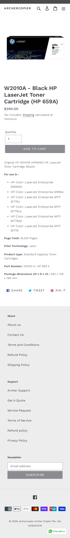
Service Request (19, 410)
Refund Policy (17, 355)
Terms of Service (19, 420)
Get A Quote (16, 400)
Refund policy (17, 430)
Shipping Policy (18, 365)
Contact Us (15, 335)
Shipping (28, 115)
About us (14, 325)
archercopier (17, 8)
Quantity (10, 131)
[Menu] (63, 8)
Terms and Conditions (23, 345)
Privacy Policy (17, 440)
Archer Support (18, 390)
